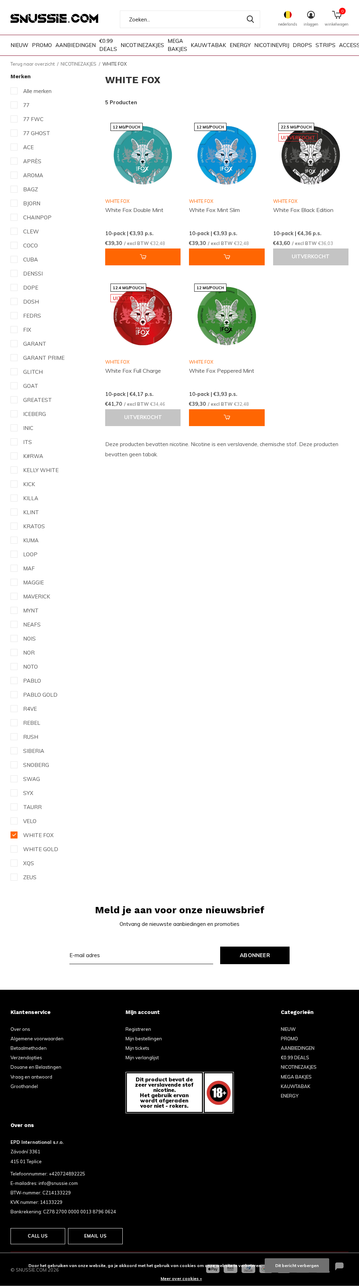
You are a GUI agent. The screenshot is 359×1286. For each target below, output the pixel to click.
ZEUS (29, 877)
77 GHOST (36, 133)
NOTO (30, 666)
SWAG (31, 779)
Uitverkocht (311, 256)
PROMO (42, 45)
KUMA (31, 540)
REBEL (31, 723)
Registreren (138, 1029)
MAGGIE (33, 582)
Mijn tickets (137, 1048)
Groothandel (24, 1086)
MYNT (31, 610)
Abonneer (255, 955)
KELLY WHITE (41, 470)
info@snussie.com (58, 1183)
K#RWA (33, 456)
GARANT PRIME (44, 357)
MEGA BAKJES (177, 44)
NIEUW (19, 45)
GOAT (30, 386)
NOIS (29, 638)
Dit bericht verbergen (297, 1265)
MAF (29, 568)
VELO (29, 821)
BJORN (31, 203)
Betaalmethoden (29, 1048)
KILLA (30, 498)
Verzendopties (26, 1057)
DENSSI (33, 273)
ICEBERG (34, 414)
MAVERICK (36, 596)
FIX (27, 329)
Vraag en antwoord (31, 1077)
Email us (95, 1236)
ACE (28, 147)
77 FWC (33, 119)
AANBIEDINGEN (75, 45)
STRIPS (326, 45)
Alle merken (37, 91)
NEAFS (32, 624)
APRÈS (32, 161)
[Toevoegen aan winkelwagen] (143, 256)
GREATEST (37, 400)
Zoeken (250, 19)
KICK (29, 484)
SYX (28, 793)
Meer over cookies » (181, 1278)
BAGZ (30, 189)
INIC (28, 428)
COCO (30, 245)
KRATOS (34, 526)
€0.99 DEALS (108, 44)
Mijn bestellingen (144, 1038)
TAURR (32, 807)
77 (26, 105)
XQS (28, 863)
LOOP (30, 554)
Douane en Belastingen (36, 1067)
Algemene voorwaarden (37, 1038)
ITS (27, 442)
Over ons (20, 1029)
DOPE (30, 287)
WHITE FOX (38, 835)
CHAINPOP (37, 217)
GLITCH (33, 372)
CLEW (31, 231)
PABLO (32, 680)
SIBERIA (33, 751)
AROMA (33, 175)
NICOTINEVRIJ (271, 45)
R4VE (30, 708)
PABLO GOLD (40, 694)
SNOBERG (36, 765)
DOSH (31, 301)
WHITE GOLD (40, 849)
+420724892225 (67, 1173)
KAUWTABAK (208, 45)
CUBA (30, 259)
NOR (29, 652)
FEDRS (32, 315)
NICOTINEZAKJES (142, 45)
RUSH (30, 737)
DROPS (302, 45)
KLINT (31, 512)
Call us (38, 1236)
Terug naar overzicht (33, 64)
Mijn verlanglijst (142, 1057)
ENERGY (240, 45)
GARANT (34, 343)
